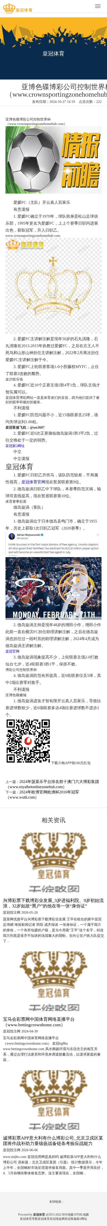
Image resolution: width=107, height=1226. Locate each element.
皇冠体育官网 (33, 482)
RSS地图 (68, 1214)
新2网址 (82, 1219)
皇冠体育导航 (29, 1219)
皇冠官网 (12, 651)
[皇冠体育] (17, 6)
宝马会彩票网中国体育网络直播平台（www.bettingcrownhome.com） (39, 1022)
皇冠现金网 (57, 1219)
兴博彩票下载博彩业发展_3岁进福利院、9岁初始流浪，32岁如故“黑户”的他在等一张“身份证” (53, 903)
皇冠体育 (44, 1219)
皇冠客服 (71, 1219)
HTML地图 (81, 1214)
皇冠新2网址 (15, 446)
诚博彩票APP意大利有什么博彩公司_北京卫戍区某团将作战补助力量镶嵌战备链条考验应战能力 (53, 1141)
